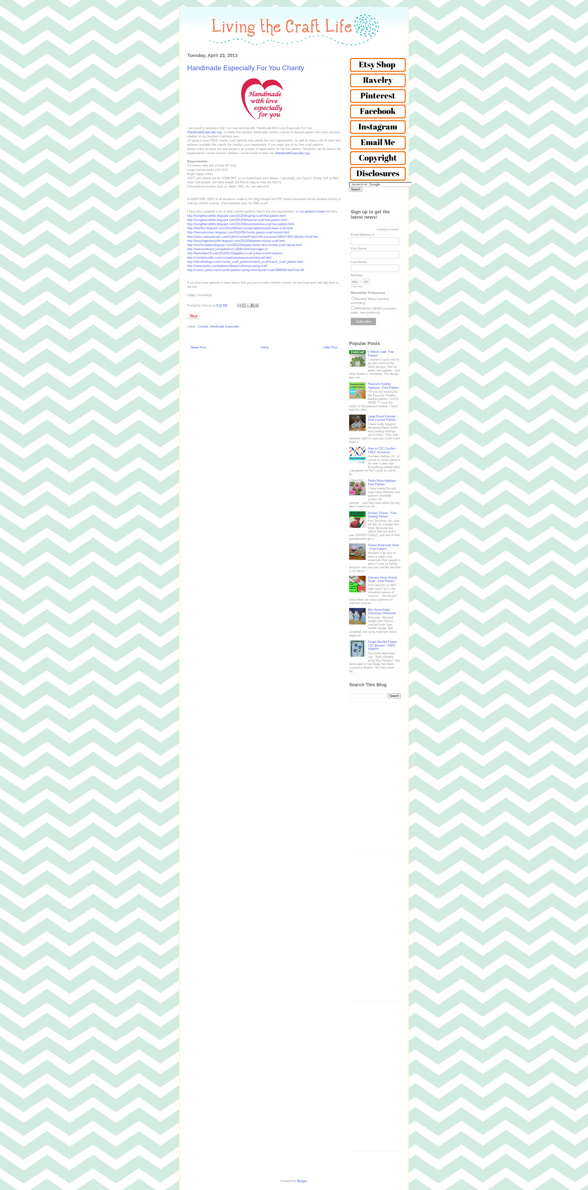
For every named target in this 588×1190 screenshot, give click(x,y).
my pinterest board (312, 211)
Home (265, 347)
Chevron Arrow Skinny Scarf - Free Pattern (382, 579)
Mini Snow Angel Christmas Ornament (382, 611)
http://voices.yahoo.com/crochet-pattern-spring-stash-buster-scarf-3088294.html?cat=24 (245, 270)
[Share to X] (248, 305)
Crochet (203, 326)
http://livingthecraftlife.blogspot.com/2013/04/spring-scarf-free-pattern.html (236, 216)
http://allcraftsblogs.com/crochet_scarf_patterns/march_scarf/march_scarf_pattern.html (245, 261)
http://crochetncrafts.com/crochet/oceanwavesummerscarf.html (229, 257)
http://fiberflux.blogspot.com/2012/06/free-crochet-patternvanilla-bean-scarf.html (240, 228)
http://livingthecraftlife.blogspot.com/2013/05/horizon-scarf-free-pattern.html (237, 220)
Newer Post (198, 347)
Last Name (359, 262)
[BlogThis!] (243, 305)
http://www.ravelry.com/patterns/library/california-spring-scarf (227, 266)
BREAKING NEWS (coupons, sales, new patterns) (374, 310)
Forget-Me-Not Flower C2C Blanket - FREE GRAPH (382, 645)
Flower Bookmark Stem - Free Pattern (383, 547)
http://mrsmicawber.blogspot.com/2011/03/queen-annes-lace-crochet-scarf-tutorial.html (244, 245)
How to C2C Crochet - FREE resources (382, 450)
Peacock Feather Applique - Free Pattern (383, 385)
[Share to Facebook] (252, 305)
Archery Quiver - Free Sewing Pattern (382, 514)
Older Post (330, 347)
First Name (359, 248)
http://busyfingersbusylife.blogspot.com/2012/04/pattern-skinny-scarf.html (236, 241)
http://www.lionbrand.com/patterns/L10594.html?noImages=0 (227, 249)
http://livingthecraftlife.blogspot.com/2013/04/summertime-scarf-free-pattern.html (240, 224)
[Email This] (239, 305)
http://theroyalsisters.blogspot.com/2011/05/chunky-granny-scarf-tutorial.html (238, 232)
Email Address (362, 234)
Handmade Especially (224, 326)
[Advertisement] (375, 780)
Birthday (357, 275)
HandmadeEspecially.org (204, 132)
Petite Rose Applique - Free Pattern (383, 482)
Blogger (302, 1181)
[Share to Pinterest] (256, 305)
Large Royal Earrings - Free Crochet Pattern (383, 418)
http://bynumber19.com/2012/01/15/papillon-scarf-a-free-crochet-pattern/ (235, 253)
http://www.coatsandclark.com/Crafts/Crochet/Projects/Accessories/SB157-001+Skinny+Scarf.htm (252, 236)
